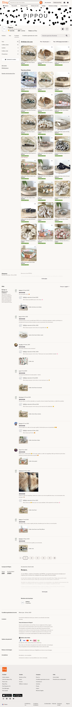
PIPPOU (25, 297)
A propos (16, 35)
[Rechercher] (41, 2)
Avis (10, 35)
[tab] (10, 41)
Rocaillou (21, 344)
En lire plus (44, 278)
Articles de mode (35, 5)
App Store (7, 695)
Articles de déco (24, 5)
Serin (20, 316)
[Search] (67, 35)
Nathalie (20, 538)
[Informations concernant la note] (8, 31)
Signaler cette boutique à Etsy (8, 73)
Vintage (43, 5)
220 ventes (4, 65)
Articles (4, 35)
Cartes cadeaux (64, 5)
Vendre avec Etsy (57, 2)
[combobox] (24, 2)
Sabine (20, 519)
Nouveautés (14, 5)
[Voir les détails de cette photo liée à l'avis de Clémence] (28, 482)
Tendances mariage (53, 5)
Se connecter (48, 2)
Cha (20, 449)
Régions (68, 703)
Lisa (20, 370)
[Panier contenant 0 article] (67, 2)
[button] (62, 29)
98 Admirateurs (5, 68)
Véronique (21, 397)
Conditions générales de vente (29, 35)
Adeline (20, 290)
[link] (20, 558)
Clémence (21, 470)
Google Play (17, 695)
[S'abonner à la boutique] (67, 29)
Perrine (20, 423)
